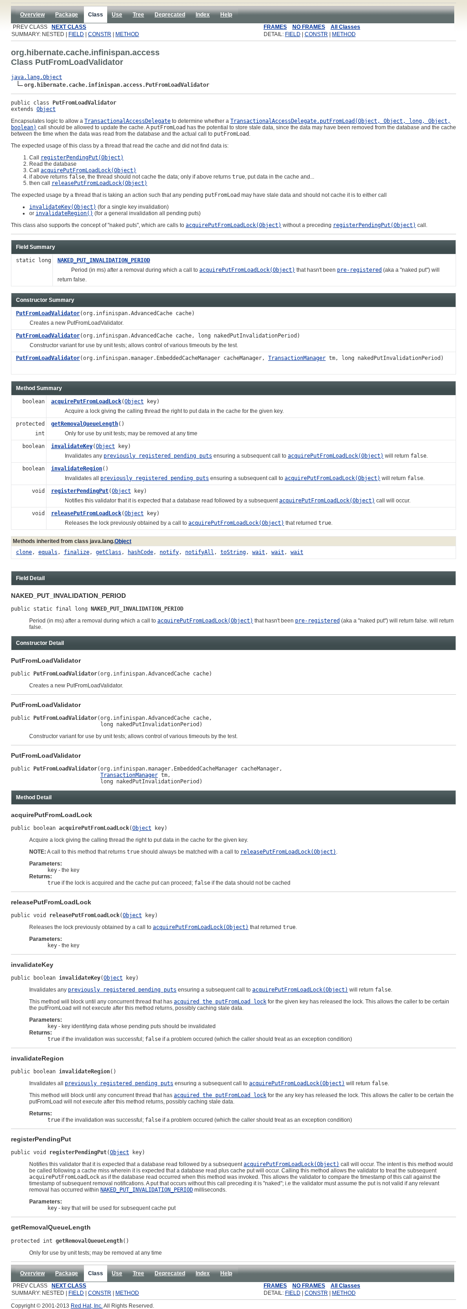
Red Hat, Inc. (87, 1306)
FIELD (76, 34)
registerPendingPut (80, 491)
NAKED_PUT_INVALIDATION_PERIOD (103, 260)
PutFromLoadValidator (48, 313)
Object (46, 109)
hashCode (140, 552)
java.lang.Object (36, 77)
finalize (76, 552)
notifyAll (199, 552)
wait (258, 552)
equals (47, 552)
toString (233, 552)
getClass (108, 552)
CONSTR (99, 34)
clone (24, 552)
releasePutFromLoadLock (86, 513)
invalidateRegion (76, 468)
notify (169, 552)
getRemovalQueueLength (84, 424)
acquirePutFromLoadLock (86, 401)
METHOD (127, 34)
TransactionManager (297, 358)
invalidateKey (72, 446)
